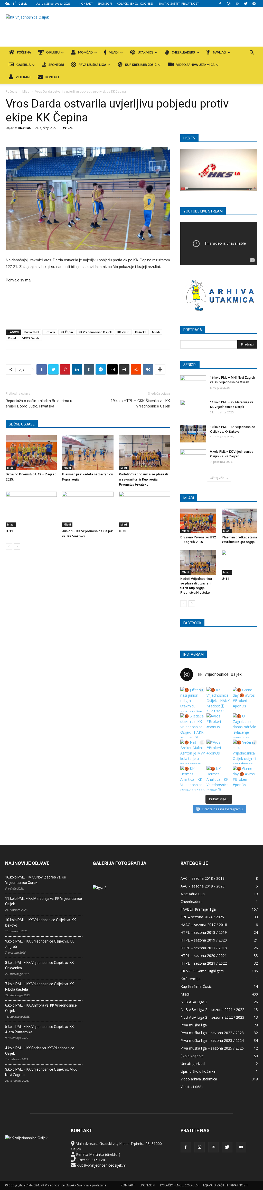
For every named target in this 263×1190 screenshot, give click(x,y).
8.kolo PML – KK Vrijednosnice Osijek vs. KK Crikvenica (39, 965)
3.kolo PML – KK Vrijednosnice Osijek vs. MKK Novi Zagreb (41, 1072)
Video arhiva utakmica (199, 1079)
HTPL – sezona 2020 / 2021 (204, 955)
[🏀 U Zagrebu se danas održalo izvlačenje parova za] (245, 725)
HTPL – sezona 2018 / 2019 (204, 932)
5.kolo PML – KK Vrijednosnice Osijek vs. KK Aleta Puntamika (39, 1029)
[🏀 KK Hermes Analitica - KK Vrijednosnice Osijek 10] (192, 778)
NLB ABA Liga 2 (194, 1001)
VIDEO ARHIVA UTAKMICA (195, 65)
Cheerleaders (191, 901)
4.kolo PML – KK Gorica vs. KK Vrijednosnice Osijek (39, 1050)
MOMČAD (85, 53)
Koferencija (190, 978)
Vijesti (185, 1086)
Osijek (12, 338)
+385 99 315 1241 (92, 1159)
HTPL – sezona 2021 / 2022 (204, 963)
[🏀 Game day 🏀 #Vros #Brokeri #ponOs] (245, 699)
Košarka (140, 332)
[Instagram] (228, 3)
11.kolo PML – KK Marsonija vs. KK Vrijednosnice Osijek (43, 901)
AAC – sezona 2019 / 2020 (202, 886)
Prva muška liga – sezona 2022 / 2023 (212, 1032)
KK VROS (123, 332)
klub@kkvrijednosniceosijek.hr (101, 1165)
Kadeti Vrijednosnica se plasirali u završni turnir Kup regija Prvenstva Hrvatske (143, 479)
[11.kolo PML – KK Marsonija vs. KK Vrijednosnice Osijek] (193, 409)
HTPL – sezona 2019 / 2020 (204, 940)
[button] (252, 53)
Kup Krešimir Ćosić (196, 986)
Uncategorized (193, 1063)
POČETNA (24, 53)
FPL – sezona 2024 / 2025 (202, 916)
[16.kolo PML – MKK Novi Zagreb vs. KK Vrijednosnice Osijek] (193, 384)
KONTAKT (86, 3)
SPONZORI (105, 3)
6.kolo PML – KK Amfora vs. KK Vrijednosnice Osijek (41, 1008)
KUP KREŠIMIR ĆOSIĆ (140, 65)
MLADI (114, 53)
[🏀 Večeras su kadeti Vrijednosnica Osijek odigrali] (245, 752)
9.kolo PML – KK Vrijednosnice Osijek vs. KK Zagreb (39, 944)
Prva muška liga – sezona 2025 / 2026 (212, 1048)
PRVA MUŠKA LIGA (92, 65)
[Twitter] (245, 3)
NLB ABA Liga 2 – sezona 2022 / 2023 (212, 1017)
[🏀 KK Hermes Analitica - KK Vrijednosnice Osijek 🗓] (218, 778)
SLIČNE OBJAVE (22, 424)
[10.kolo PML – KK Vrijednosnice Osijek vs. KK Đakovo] (193, 433)
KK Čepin (67, 332)
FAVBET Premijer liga (198, 909)
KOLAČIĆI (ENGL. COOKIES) (135, 3)
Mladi (26, 91)
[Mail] (237, 3)
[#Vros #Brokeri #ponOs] (218, 725)
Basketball (31, 332)
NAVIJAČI (219, 53)
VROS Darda (31, 338)
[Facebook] (220, 3)
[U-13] (144, 509)
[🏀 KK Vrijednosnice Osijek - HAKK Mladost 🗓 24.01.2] (218, 699)
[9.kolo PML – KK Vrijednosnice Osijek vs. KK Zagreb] (193, 458)
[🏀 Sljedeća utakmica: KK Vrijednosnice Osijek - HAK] (192, 725)
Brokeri (50, 332)
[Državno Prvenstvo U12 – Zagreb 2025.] (31, 452)
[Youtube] (254, 3)
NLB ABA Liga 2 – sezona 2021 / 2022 (212, 1009)
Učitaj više (217, 478)
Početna (11, 91)
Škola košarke (192, 1055)
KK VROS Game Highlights (202, 971)
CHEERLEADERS (183, 53)
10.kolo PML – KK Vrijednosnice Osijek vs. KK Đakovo (40, 922)
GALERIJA (23, 65)
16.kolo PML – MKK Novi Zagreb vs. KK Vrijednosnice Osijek (35, 880)
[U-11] (31, 509)
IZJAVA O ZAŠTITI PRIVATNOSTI (179, 3)
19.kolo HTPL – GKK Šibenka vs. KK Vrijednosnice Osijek (140, 403)
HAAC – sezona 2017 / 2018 (204, 924)
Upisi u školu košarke (198, 1071)
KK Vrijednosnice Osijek (95, 332)
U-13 (122, 531)
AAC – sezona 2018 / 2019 (202, 878)
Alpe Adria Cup (193, 893)
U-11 (9, 531)
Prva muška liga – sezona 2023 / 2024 (212, 1040)
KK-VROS (24, 128)
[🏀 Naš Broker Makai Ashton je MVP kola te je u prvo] (192, 752)
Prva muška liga (194, 1025)
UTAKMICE (145, 53)
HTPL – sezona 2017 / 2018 (204, 947)
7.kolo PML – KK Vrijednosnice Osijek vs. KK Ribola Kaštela (39, 986)
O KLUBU (53, 53)
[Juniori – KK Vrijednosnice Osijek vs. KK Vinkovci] (87, 509)
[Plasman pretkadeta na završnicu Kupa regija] (87, 452)
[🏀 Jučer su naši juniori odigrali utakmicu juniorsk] (192, 699)
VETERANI (23, 77)
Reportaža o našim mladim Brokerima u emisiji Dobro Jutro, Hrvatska (39, 403)
